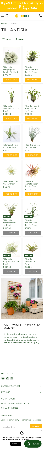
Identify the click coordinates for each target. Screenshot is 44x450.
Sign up (36, 426)
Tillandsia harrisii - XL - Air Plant (10, 146)
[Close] (42, 430)
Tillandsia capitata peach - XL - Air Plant (32, 183)
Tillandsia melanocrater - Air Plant (10, 222)
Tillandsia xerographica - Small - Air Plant (10, 69)
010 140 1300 (13, 408)
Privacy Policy (26, 439)
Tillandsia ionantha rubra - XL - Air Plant (32, 69)
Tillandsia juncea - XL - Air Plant (32, 146)
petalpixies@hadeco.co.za (17, 403)
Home (4, 23)
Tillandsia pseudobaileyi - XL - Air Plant (31, 222)
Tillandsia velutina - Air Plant (30, 261)
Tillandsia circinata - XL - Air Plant (11, 108)
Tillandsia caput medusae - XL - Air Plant (32, 108)
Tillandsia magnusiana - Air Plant (11, 261)
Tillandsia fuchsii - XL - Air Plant (11, 182)
